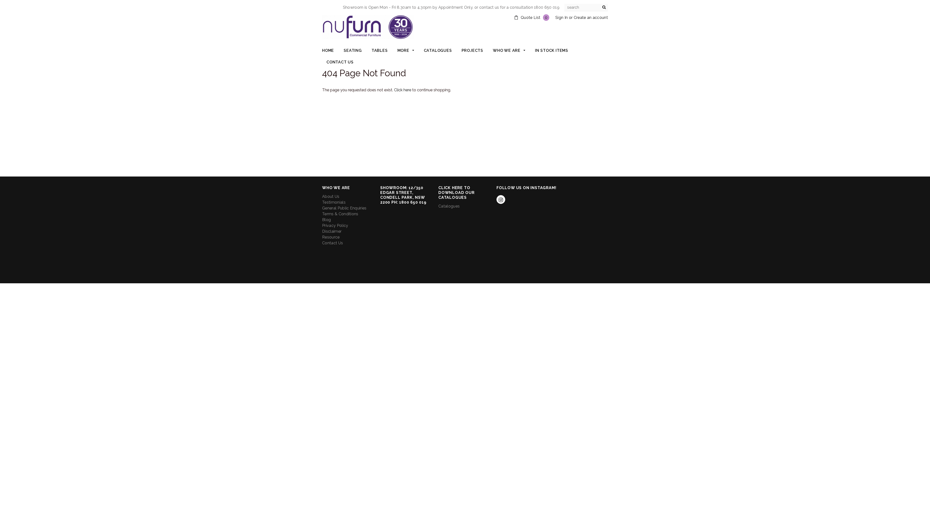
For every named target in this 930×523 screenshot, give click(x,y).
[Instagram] (500, 199)
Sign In (561, 17)
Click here (403, 90)
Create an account (591, 17)
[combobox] (586, 7)
